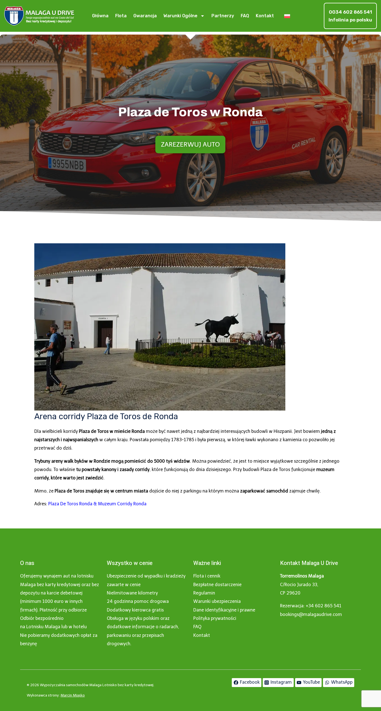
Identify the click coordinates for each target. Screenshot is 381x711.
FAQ (245, 15)
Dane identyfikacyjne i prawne (224, 610)
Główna (100, 15)
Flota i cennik (206, 576)
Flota (121, 15)
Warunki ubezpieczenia (217, 601)
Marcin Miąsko (73, 695)
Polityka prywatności (214, 618)
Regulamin (204, 593)
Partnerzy (222, 15)
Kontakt (265, 15)
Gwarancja (145, 15)
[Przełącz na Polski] (287, 16)
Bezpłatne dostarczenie (217, 584)
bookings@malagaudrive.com (311, 614)
